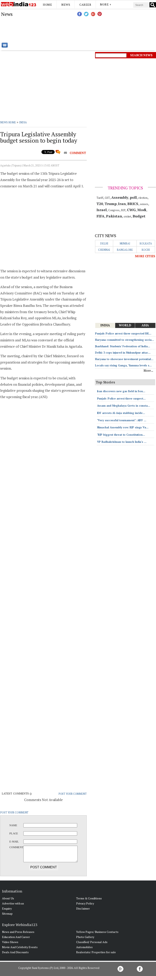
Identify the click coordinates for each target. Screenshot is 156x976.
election (142, 198)
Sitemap (7, 913)
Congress (113, 210)
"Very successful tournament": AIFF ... (121, 420)
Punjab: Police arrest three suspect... (121, 398)
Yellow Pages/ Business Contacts (97, 932)
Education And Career (16, 937)
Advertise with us (13, 903)
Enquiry (7, 908)
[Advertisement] (98, 29)
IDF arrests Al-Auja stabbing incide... (121, 413)
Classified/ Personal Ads (91, 942)
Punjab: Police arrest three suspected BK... (123, 333)
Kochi (146, 250)
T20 (99, 203)
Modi (141, 209)
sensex (144, 204)
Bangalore (125, 250)
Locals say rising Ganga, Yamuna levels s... (123, 365)
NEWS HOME (8, 122)
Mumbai (125, 243)
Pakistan (114, 216)
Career (85, 5)
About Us (8, 898)
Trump (111, 203)
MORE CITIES (145, 256)
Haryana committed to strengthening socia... (124, 340)
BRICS (133, 203)
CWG (131, 209)
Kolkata (146, 243)
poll (133, 197)
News (65, 5)
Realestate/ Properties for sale (96, 952)
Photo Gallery (85, 937)
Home (47, 5)
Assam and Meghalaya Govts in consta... (123, 405)
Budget (139, 216)
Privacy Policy (85, 903)
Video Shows (10, 942)
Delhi (104, 243)
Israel (101, 209)
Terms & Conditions (89, 898)
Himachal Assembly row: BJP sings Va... (122, 427)
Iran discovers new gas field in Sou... (121, 391)
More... (148, 370)
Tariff (99, 198)
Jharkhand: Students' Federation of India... (122, 346)
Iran (122, 203)
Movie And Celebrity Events (20, 947)
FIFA (100, 216)
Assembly (119, 197)
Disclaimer (83, 908)
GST (107, 198)
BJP (123, 210)
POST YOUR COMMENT (72, 794)
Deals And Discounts (15, 952)
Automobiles (84, 947)
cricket (127, 216)
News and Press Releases (18, 932)
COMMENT (78, 153)
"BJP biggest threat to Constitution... (121, 434)
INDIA (23, 122)
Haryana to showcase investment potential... (124, 359)
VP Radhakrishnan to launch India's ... (121, 442)
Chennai (104, 250)
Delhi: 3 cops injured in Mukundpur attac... (123, 352)
